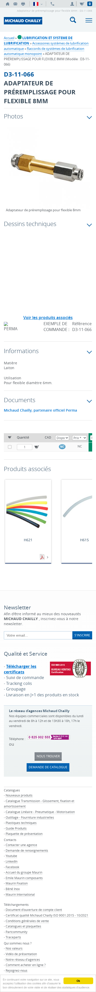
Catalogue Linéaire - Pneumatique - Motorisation (40, 812)
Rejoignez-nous (16, 970)
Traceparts (13, 937)
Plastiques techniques (21, 823)
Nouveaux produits (19, 795)
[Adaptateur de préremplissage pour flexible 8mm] (48, 171)
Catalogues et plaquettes (23, 926)
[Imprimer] (23, 4)
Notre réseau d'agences (23, 959)
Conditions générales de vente (27, 921)
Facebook (12, 867)
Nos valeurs (14, 948)
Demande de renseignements (27, 850)
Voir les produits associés (48, 317)
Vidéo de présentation (21, 954)
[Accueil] (8, 4)
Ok (78, 981)
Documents (43, 557)
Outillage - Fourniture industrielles (30, 817)
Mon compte (73, 4)
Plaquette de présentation (24, 834)
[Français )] (38, 4)
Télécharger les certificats (20, 669)
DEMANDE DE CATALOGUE (48, 767)
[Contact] (15, 4)
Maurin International (20, 894)
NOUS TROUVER (48, 756)
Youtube (11, 856)
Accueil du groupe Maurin (24, 872)
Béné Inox (13, 889)
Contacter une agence (21, 845)
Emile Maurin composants (24, 878)
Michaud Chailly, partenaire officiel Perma (40, 410)
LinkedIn (11, 861)
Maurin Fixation (17, 883)
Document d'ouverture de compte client (34, 910)
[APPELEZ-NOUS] (52, 4)
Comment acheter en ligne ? (26, 965)
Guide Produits (16, 828)
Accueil (9, 38)
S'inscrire (82, 635)
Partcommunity (16, 932)
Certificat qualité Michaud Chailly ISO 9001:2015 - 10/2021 (47, 915)
